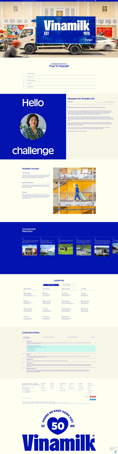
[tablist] (59, 285)
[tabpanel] (59, 303)
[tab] (51, 285)
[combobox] (87, 397)
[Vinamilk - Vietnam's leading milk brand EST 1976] (23, 3)
